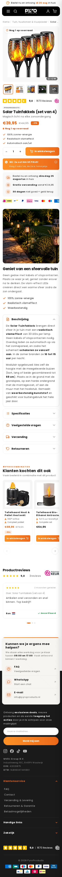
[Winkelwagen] (54, 11)
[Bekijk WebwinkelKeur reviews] (52, 573)
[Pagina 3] (34, 623)
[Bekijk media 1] (8, 89)
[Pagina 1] (27, 623)
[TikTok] (18, 751)
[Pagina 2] (31, 623)
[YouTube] (25, 751)
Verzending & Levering (18, 800)
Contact (9, 794)
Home (6, 21)
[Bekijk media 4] (42, 89)
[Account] (48, 11)
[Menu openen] (8, 11)
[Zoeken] (15, 11)
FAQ (6, 789)
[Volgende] (55, 551)
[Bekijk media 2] (19, 89)
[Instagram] (5, 751)
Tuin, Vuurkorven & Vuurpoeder (29, 21)
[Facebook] (12, 751)
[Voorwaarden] (55, 162)
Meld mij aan (31, 741)
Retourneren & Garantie (19, 806)
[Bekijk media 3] (31, 89)
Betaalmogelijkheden (17, 811)
